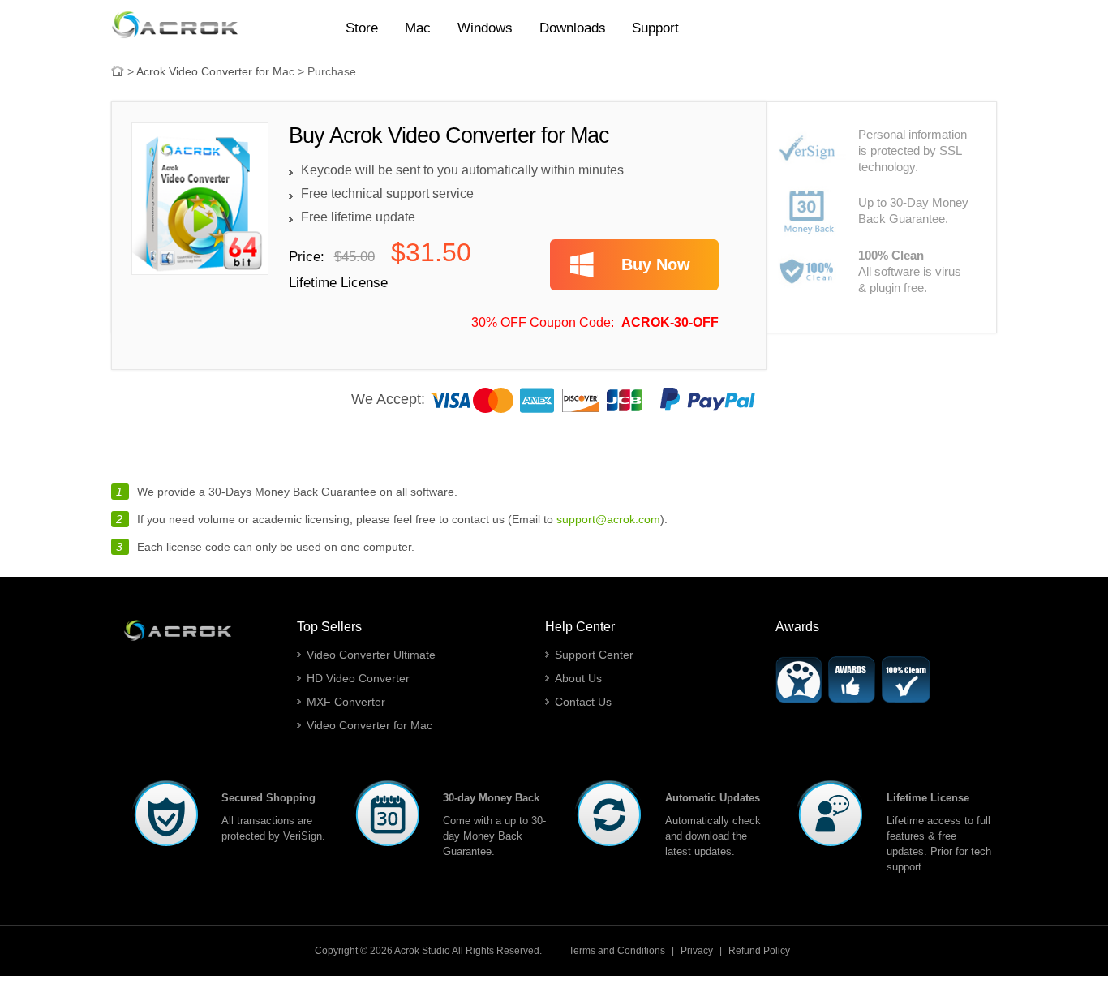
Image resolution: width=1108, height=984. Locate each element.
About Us (578, 678)
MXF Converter (346, 701)
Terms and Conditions (617, 950)
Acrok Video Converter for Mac (215, 71)
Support (655, 28)
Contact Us (583, 701)
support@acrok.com (608, 519)
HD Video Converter (358, 678)
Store (362, 28)
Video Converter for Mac (369, 725)
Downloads (572, 28)
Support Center (594, 654)
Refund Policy (759, 950)
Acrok (406, 950)
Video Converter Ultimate (371, 654)
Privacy (697, 950)
